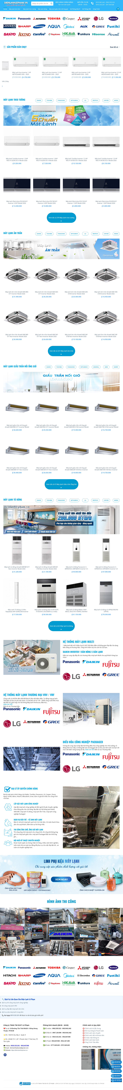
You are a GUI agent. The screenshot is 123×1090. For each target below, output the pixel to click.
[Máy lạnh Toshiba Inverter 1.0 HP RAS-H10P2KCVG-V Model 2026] (106, 155)
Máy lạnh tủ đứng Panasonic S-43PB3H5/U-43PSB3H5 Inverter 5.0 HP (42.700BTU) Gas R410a (106, 569)
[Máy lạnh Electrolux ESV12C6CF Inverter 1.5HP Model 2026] (76, 198)
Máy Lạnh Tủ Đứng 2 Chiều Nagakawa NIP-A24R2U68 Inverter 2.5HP (17, 611)
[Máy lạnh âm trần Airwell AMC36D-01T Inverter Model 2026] (46, 288)
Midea (116, 100)
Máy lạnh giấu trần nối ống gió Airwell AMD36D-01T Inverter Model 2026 (47, 427)
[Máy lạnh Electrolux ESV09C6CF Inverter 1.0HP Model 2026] (106, 198)
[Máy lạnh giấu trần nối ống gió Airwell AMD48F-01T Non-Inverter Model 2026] (16, 465)
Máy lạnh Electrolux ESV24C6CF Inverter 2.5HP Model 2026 (16, 202)
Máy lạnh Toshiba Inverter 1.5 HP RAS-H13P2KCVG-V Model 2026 (76, 159)
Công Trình (96, 9)
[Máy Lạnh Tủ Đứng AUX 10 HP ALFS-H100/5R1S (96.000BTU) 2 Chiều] (46, 606)
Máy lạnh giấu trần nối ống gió (58, 9)
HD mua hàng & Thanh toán (94, 1031)
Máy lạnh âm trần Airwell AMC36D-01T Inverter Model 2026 (46, 293)
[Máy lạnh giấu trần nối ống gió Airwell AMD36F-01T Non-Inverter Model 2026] (46, 465)
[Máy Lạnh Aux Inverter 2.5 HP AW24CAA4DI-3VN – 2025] (90, 60)
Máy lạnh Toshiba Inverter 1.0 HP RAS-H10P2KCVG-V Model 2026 (106, 159)
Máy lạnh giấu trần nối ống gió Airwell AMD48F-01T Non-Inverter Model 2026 (17, 470)
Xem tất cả (114, 47)
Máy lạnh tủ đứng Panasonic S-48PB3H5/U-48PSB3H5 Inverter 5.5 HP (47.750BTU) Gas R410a (76, 569)
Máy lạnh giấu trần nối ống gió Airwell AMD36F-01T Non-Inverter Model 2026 (46, 470)
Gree (106, 367)
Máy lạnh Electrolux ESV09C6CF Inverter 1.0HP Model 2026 (106, 202)
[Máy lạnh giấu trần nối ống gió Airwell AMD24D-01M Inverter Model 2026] (76, 422)
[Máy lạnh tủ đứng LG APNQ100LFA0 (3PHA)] (106, 606)
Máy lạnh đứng (42, 9)
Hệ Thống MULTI (75, 9)
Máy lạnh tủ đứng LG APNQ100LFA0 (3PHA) (106, 611)
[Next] (118, 13)
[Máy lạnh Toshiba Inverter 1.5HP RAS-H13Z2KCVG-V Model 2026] (16, 155)
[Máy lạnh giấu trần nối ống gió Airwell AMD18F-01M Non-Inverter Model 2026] (106, 465)
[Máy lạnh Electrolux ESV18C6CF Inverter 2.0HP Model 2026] (46, 198)
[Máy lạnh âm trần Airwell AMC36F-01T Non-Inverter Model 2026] (46, 331)
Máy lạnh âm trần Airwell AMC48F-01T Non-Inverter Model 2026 (16, 335)
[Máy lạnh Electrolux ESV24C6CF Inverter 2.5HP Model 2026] (16, 198)
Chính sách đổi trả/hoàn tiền (94, 1035)
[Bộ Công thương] (25, 1083)
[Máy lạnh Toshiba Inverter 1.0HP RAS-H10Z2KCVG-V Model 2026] (46, 155)
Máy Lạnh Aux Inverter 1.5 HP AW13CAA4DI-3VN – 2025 (28, 73)
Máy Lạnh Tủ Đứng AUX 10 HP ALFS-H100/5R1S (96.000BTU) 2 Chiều (47, 611)
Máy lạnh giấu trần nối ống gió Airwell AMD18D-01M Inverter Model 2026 (106, 427)
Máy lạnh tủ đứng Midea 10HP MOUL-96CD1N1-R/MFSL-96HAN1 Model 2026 (76, 611)
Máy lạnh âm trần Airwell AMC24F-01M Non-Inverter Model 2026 (76, 335)
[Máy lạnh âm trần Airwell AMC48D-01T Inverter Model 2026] (16, 288)
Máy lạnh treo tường (29, 9)
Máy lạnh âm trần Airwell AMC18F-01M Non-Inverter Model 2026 (106, 335)
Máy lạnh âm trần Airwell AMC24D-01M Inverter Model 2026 (76, 293)
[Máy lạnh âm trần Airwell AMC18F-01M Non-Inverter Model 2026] (106, 331)
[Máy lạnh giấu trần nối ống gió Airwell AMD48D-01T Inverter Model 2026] (16, 422)
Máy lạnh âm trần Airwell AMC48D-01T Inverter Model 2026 (17, 293)
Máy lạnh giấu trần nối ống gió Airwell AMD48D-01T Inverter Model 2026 (17, 427)
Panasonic (61, 100)
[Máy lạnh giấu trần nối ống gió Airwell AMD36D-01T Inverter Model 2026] (46, 422)
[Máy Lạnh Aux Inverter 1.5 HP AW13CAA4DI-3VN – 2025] (31, 60)
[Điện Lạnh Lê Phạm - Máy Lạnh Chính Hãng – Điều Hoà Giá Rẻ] (15, 3)
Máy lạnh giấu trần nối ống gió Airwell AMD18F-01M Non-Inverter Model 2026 (106, 470)
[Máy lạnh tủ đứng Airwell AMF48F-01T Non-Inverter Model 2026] (16, 564)
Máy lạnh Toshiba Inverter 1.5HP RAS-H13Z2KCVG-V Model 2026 (17, 159)
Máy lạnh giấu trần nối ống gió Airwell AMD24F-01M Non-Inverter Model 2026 (76, 470)
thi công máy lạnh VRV (9, 1006)
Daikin (39, 100)
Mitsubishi (74, 100)
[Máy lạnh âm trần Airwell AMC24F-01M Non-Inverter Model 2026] (76, 331)
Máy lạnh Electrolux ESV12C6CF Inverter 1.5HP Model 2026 (76, 202)
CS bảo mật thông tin (92, 1038)
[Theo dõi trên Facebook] (5, 1054)
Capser (106, 100)
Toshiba (49, 100)
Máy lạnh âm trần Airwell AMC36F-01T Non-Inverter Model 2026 (46, 335)
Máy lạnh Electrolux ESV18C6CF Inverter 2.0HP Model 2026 (46, 202)
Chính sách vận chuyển (92, 1033)
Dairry (116, 367)
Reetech (95, 100)
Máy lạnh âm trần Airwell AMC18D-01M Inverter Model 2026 (106, 293)
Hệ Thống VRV (86, 9)
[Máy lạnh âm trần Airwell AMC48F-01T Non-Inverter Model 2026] (16, 331)
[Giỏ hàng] (118, 9)
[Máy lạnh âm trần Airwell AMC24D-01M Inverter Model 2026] (76, 288)
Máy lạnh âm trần (14, 9)
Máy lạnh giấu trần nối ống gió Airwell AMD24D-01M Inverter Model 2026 (76, 427)
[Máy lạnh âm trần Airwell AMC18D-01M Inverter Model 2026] (106, 288)
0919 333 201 (14, 1015)
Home (5, 9)
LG (85, 100)
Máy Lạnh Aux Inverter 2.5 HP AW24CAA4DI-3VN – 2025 (87, 73)
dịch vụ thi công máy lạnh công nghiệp (15, 1003)
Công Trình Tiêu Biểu (92, 1042)
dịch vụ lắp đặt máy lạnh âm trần (13, 1009)
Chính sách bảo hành (92, 1040)
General (96, 367)
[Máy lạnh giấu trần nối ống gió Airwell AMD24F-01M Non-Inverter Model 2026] (76, 465)
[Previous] (4, 13)
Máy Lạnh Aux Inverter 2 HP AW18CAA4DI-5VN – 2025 (57, 73)
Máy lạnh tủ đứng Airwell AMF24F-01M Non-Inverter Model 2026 (46, 568)
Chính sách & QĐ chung (93, 1028)
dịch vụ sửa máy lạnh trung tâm (12, 1012)
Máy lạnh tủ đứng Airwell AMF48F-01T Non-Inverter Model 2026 (17, 568)
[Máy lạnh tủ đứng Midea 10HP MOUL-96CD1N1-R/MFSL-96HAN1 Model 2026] (76, 606)
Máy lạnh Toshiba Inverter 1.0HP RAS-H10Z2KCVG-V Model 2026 (47, 159)
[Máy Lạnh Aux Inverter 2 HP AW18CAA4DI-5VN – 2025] (61, 60)
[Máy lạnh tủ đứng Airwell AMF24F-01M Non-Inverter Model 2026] (46, 564)
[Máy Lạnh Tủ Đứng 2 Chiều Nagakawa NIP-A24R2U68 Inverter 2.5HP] (16, 606)
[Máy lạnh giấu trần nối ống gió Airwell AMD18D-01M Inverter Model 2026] (106, 422)
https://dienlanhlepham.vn (19, 1050)
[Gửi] (51, 4)
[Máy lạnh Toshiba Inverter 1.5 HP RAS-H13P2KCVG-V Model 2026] (76, 155)
